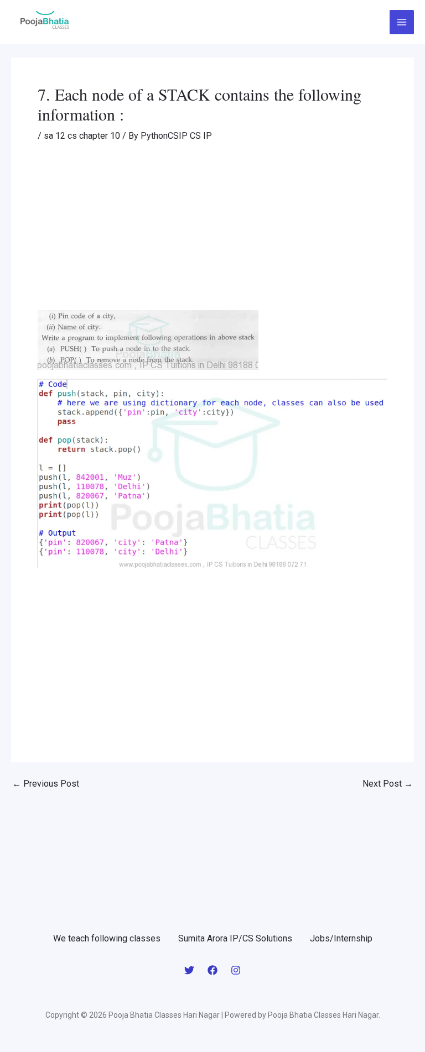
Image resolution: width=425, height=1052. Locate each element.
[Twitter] (189, 970)
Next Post (387, 783)
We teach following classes (106, 938)
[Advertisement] (212, 228)
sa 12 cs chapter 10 (82, 135)
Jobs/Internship (341, 938)
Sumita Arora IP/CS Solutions (235, 938)
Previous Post (45, 783)
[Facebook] (212, 970)
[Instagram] (236, 970)
